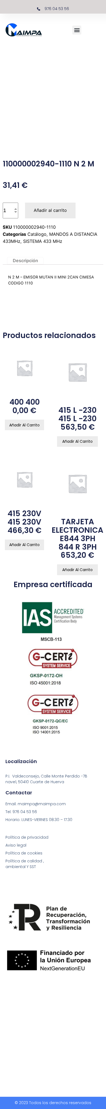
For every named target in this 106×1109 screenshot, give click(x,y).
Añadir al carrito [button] (24, 425)
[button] (76, 30)
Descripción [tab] (25, 260)
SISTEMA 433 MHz (42, 241)
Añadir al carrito (50, 210)
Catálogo (36, 234)
